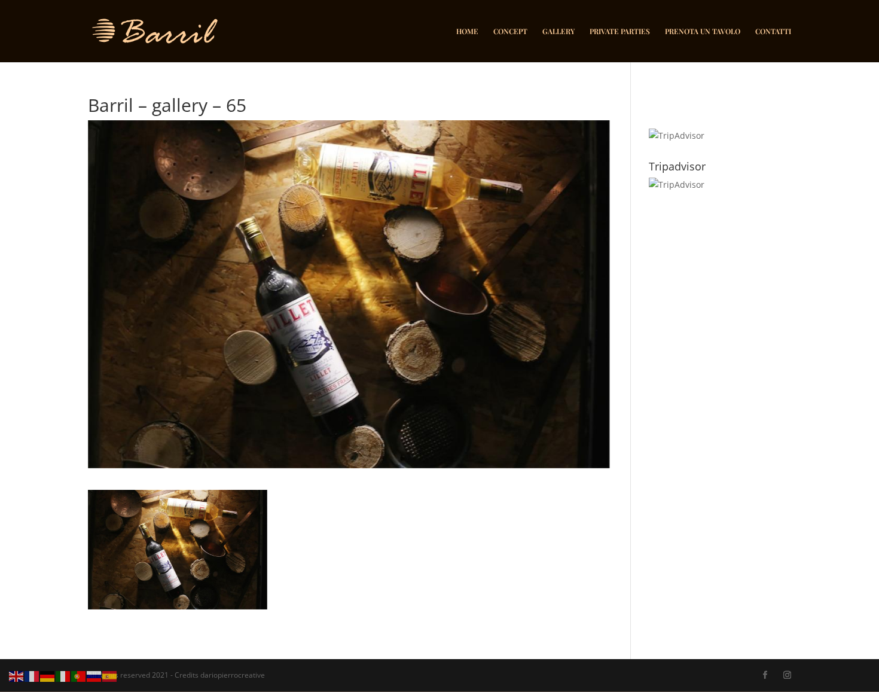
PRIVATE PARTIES (620, 31)
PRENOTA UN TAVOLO (702, 31)
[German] (48, 675)
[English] (17, 675)
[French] (32, 675)
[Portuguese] (79, 675)
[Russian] (94, 675)
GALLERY (558, 31)
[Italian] (63, 675)
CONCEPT (510, 31)
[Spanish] (110, 675)
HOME (467, 31)
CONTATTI (773, 31)
